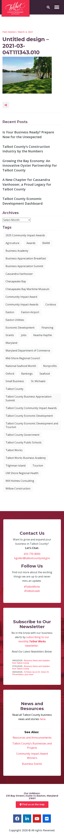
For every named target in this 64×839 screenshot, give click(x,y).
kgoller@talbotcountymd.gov (32, 558)
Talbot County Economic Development (29, 416)
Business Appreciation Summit (24, 266)
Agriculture (12, 243)
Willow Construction (18, 488)
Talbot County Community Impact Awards (31, 408)
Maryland (11, 343)
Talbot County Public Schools (24, 442)
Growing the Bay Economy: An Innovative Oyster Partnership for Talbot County (29, 165)
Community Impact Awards (22, 304)
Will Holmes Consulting (20, 481)
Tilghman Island (15, 465)
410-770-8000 (32, 554)
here (42, 719)
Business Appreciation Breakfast (26, 258)
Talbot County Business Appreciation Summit (29, 398)
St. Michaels (38, 381)
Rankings (27, 373)
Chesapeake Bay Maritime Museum (27, 289)
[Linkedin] (27, 818)
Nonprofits (50, 366)
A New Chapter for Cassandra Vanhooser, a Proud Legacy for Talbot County (26, 184)
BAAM (46, 243)
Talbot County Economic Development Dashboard (22, 201)
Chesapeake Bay (16, 281)
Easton (10, 312)
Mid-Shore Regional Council (23, 358)
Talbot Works (14, 450)
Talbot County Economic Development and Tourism (32, 425)
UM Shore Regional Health (22, 473)
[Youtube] (37, 818)
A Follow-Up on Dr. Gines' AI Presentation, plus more (30, 673)
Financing (47, 327)
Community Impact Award (21, 297)
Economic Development (20, 327)
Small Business (15, 381)
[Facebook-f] (17, 818)
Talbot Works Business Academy (26, 458)
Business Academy (17, 251)
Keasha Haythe (42, 335)
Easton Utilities (15, 320)
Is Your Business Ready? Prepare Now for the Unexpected (28, 134)
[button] (57, 7)
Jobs (23, 335)
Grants (10, 335)
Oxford (10, 373)
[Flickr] (47, 818)
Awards (30, 243)
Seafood (45, 373)
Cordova (50, 304)
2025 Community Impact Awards (25, 235)
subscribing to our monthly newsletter (33, 641)
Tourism (37, 465)
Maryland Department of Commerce (28, 350)
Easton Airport (30, 312)
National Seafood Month (21, 366)
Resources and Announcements (32, 737)
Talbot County (14, 389)
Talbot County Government (22, 435)
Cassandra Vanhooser (19, 274)
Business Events (32, 764)
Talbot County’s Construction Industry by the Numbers (26, 149)
